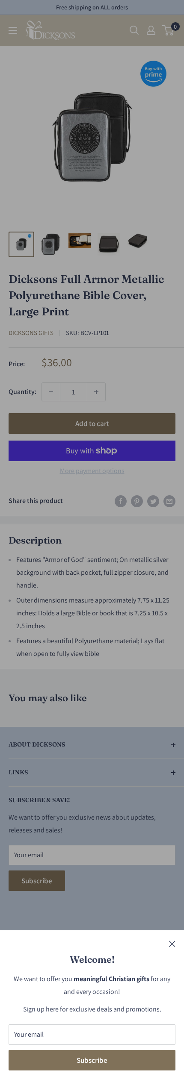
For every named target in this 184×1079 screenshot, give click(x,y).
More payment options (92, 470)
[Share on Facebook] (121, 500)
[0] (168, 30)
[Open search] (134, 30)
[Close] (172, 943)
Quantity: (22, 391)
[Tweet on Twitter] (153, 500)
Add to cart (92, 423)
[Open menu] (13, 30)
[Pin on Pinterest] (137, 500)
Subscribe (92, 1060)
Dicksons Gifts (31, 333)
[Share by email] (169, 500)
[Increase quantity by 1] (96, 392)
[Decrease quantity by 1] (51, 392)
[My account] (151, 30)
